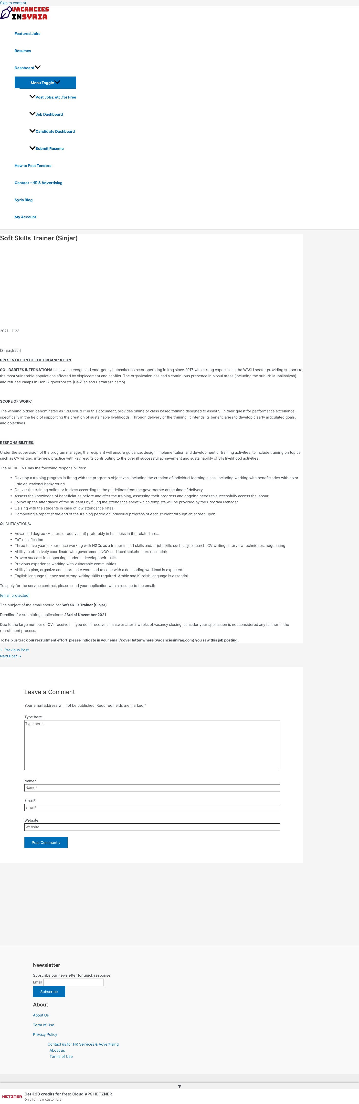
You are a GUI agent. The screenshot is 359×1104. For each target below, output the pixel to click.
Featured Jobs (27, 33)
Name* (30, 781)
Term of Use (43, 1025)
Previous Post (14, 650)
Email (37, 982)
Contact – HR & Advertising (39, 182)
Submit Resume (50, 148)
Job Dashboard (49, 114)
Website (31, 820)
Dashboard (24, 68)
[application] (37, 68)
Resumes (23, 50)
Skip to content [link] (13, 2)
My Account (25, 217)
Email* (30, 800)
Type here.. (34, 717)
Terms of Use (61, 1056)
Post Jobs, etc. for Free (56, 97)
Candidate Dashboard (55, 131)
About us (57, 1050)
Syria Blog (24, 200)
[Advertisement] (46, 290)
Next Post (10, 656)
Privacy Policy (45, 1034)
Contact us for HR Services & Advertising (83, 1044)
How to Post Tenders (33, 165)
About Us (41, 1015)
